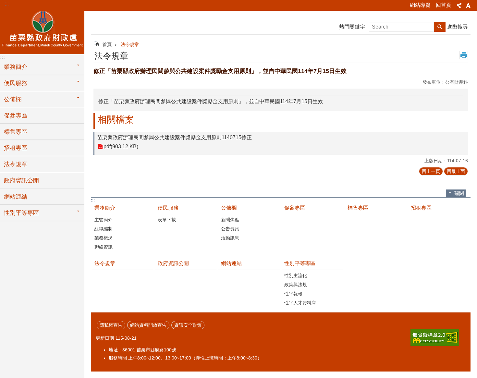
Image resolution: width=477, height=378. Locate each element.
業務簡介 (15, 67)
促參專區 (15, 115)
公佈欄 (12, 99)
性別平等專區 (21, 213)
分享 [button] (459, 5)
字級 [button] (468, 5)
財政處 (42, 31)
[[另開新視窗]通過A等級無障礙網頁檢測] (434, 337)
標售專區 (15, 131)
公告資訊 (230, 228)
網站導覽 (420, 5)
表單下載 (167, 219)
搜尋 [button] (440, 27)
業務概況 (103, 237)
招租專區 (15, 148)
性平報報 (293, 293)
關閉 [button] (459, 193)
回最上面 (456, 171)
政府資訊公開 (21, 180)
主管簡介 (103, 219)
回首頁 (443, 5)
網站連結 (15, 196)
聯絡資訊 (103, 247)
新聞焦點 (230, 219)
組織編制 (103, 228)
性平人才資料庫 (300, 302)
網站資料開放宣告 (148, 325)
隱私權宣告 (111, 325)
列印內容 (463, 55)
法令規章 (15, 164)
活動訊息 (230, 237)
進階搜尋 (457, 27)
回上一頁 (431, 171)
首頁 (107, 44)
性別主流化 (295, 275)
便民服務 (15, 83)
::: (7, 3)
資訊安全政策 (188, 325)
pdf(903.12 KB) (121, 146)
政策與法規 (295, 284)
